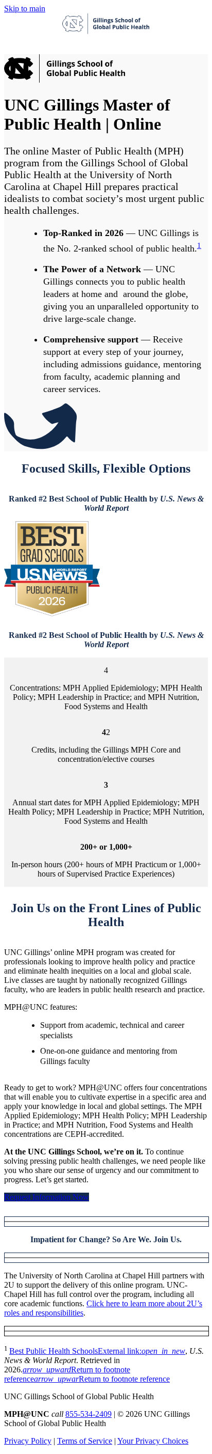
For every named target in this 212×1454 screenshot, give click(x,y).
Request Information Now (46, 1197)
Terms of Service (84, 1440)
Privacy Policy (27, 1440)
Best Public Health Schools (97, 1351)
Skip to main (24, 8)
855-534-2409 (88, 1414)
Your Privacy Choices (152, 1440)
